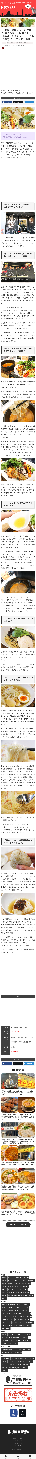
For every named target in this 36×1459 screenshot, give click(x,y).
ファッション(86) (29, 1358)
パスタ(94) (14, 1313)
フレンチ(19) (27, 1313)
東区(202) (4, 1289)
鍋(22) (21, 1322)
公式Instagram (15, 1051)
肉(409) (4, 1319)
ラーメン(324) (24, 1310)
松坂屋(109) (5, 1367)
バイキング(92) (6, 1325)
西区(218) (18, 1289)
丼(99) (10, 1307)
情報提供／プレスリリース (18, 1438)
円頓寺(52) (31, 1280)
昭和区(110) (5, 1292)
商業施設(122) (21, 1361)
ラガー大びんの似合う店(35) (23, 1349)
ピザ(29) (20, 1313)
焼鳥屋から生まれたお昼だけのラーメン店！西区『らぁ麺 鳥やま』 (26, 1212)
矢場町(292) (25, 1277)
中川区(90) (26, 1292)
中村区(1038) (18, 1286)
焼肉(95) (27, 1319)
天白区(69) (31, 1295)
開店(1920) (14, 1358)
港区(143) (4, 1295)
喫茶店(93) (21, 1325)
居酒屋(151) (15, 1322)
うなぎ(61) (4, 1307)
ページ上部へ (18, 1458)
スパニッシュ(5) (6, 1316)
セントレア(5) (5, 1343)
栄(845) (10, 1277)
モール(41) (29, 1361)
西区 (17, 42)
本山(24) (4, 1286)
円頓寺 (20, 42)
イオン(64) (4, 1370)
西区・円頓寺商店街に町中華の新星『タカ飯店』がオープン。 (9, 1164)
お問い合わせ (18, 1445)
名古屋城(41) (5, 1340)
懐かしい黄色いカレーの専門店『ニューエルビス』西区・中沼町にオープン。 (26, 1187)
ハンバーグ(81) (19, 1319)
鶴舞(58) (10, 1283)
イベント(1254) (6, 1358)
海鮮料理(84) (25, 1304)
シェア (8, 102)
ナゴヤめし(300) (29, 1322)
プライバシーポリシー (18, 1443)
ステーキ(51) (10, 1319)
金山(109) (10, 1280)
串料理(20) (4, 1310)
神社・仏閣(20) (6, 1337)
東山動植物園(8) (15, 1337)
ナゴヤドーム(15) (26, 1340)
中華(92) (17, 1310)
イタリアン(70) (6, 1313)
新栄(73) (4, 1283)
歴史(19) (10, 1334)
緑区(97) (4, 1298)
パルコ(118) (12, 1367)
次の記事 (23, 1224)
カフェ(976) (14, 1325)
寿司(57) (19, 1304)
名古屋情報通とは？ (18, 1440)
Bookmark (30, 102)
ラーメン (13, 42)
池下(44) (21, 1283)
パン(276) (28, 1325)
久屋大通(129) (17, 1277)
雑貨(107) (4, 1361)
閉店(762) (21, 1358)
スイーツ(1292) (6, 1328)
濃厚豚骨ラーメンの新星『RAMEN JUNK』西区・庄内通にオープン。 (26, 1141)
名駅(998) (4, 1277)
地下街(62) (18, 1364)
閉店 (8, 42)
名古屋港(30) (24, 1337)
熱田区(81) (12, 1292)
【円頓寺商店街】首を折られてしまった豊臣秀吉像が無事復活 (9, 1092)
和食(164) (12, 1304)
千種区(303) (11, 1289)
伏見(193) (17, 1280)
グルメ (4, 42)
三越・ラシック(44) (22, 1367)
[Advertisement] (18, 70)
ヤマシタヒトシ (7, 48)
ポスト (19, 102)
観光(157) (4, 1334)
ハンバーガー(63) (6, 1322)
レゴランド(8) (14, 1343)
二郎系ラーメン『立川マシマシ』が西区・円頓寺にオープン (26, 1164)
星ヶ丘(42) (10, 1286)
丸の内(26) (24, 1280)
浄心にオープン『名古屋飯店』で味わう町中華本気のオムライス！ (26, 1092)
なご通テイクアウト (28, 42)
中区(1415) (26, 1286)
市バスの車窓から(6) (7, 1352)
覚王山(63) (28, 1283)
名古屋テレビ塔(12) (15, 1340)
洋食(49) (11, 1310)
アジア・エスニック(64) (18, 1316)
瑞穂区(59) (19, 1292)
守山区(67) (24, 1295)
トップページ (6, 1458)
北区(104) (25, 1289)
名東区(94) (17, 1295)
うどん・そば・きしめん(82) (20, 1307)
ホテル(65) (17, 1334)
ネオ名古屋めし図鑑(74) (8, 1349)
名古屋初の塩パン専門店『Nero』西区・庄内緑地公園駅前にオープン (9, 1212)
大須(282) (4, 1280)
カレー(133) (28, 1316)
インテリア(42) (12, 1361)
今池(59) (15, 1283)
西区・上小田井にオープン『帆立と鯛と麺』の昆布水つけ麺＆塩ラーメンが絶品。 (9, 1141)
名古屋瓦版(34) (18, 1352)
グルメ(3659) (5, 1304)
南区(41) (10, 1295)
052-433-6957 (15, 1031)
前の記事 (12, 1224)
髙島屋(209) (26, 1364)
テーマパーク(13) (25, 1334)
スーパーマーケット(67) (8, 1364)
